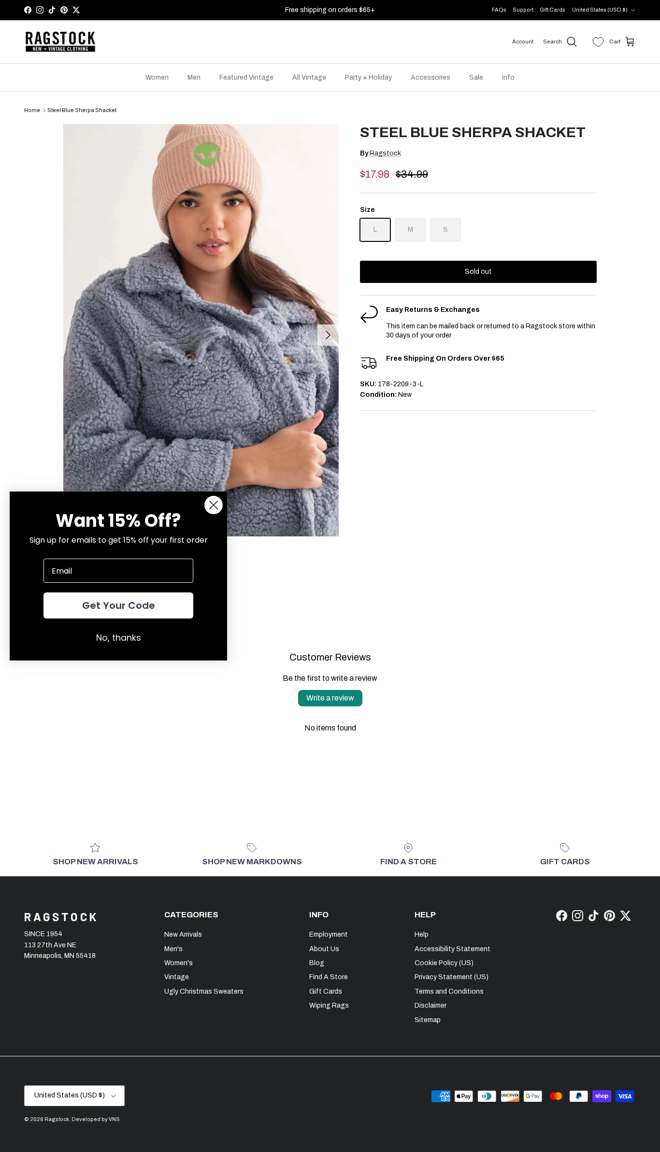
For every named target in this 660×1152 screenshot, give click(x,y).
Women (157, 77)
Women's (178, 963)
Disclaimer (430, 1005)
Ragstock (385, 153)
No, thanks (118, 638)
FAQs (499, 10)
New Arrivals (183, 934)
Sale (476, 77)
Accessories (430, 77)
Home (32, 110)
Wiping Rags (329, 1005)
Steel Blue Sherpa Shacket (81, 110)
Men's (173, 949)
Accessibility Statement (452, 949)
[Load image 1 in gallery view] (201, 330)
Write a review (330, 698)
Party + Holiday (368, 77)
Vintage (176, 977)
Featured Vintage (246, 77)
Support (523, 10)
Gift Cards (552, 10)
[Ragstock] (60, 42)
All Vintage (309, 77)
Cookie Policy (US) (444, 963)
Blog (316, 963)
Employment (328, 934)
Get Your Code (118, 605)
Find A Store (328, 977)
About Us (324, 949)
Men (194, 77)
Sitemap (428, 1020)
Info (508, 77)
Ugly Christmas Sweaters (204, 991)
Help (422, 934)
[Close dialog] (213, 505)
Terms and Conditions (449, 991)
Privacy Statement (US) (451, 977)
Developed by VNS (96, 1119)
